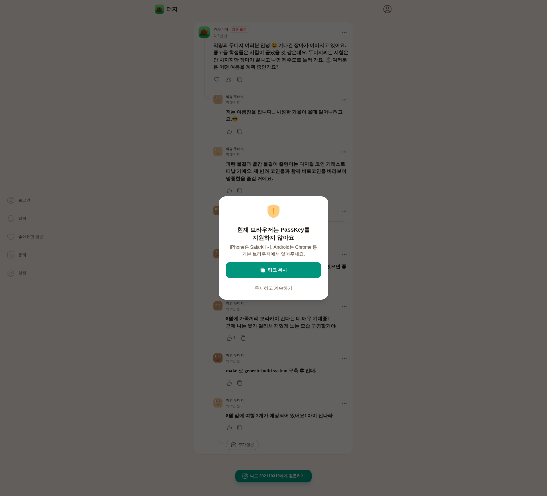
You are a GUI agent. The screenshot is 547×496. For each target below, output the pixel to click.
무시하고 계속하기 (273, 288)
